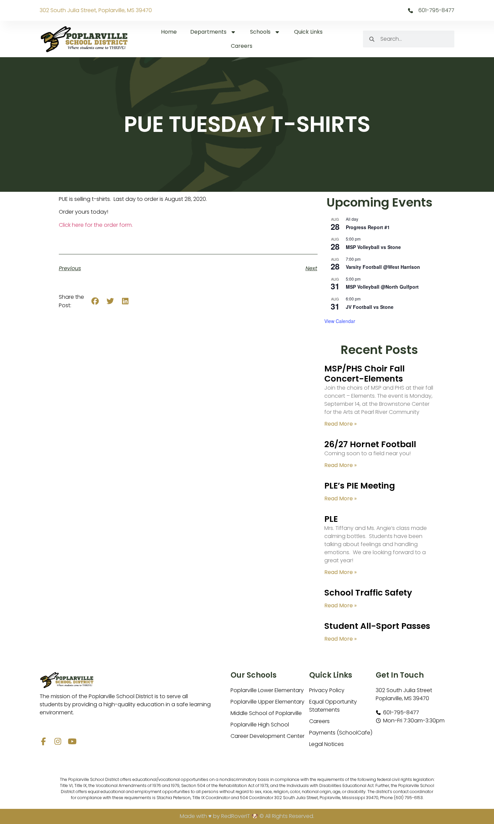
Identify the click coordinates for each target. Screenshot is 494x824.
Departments (208, 32)
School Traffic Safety (368, 593)
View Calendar (339, 321)
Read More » (340, 424)
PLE (331, 519)
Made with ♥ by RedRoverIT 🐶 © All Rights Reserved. (247, 816)
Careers (241, 46)
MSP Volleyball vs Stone (373, 247)
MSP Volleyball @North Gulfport (382, 286)
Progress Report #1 (368, 227)
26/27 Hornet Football (370, 444)
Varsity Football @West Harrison (383, 266)
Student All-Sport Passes (377, 626)
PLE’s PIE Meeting (359, 486)
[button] (95, 301)
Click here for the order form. (96, 225)
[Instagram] (58, 741)
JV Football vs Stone (370, 306)
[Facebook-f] (43, 741)
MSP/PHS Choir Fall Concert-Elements (364, 374)
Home (169, 32)
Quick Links (308, 32)
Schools (260, 32)
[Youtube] (72, 741)
